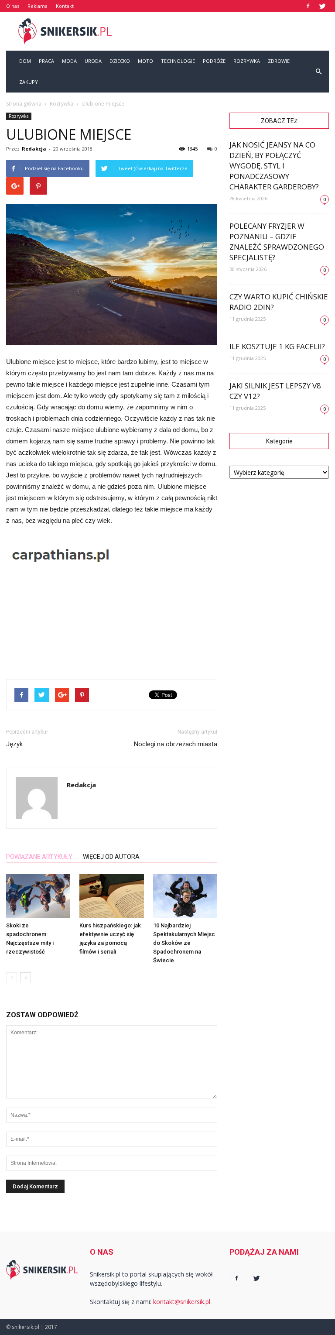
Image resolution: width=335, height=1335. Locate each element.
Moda (69, 61)
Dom (25, 61)
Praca (46, 61)
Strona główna (23, 103)
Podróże (214, 61)
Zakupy (28, 82)
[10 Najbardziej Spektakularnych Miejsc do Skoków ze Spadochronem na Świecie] (185, 896)
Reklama (37, 6)
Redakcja (34, 148)
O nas (12, 6)
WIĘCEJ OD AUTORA (111, 856)
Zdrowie (279, 61)
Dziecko (119, 61)
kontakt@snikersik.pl (181, 1301)
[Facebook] (307, 6)
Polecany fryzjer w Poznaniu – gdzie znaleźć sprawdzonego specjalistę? (276, 241)
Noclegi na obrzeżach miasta (175, 744)
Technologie (178, 61)
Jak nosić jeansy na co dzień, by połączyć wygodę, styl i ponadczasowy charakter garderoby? (274, 166)
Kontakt (65, 6)
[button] (318, 71)
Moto (145, 61)
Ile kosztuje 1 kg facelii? (277, 346)
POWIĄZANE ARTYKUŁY (39, 856)
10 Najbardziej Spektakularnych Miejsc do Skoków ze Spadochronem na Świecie (184, 943)
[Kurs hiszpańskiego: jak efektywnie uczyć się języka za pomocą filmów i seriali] (111, 896)
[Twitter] (322, 6)
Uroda (93, 61)
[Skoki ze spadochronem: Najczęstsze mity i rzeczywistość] (38, 896)
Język (14, 744)
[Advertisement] (226, 31)
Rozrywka (246, 61)
